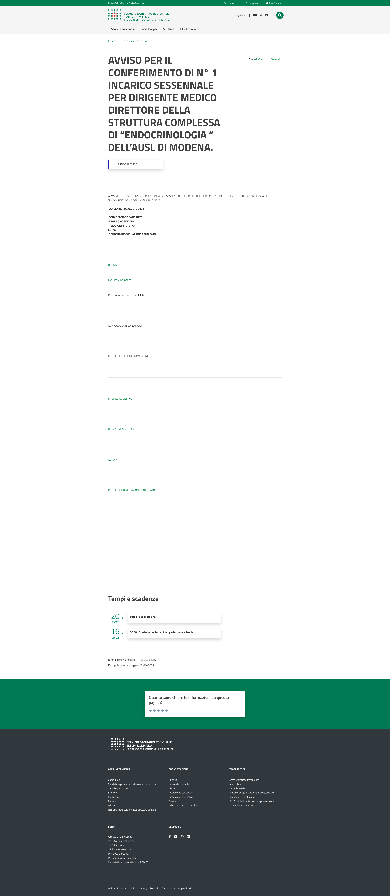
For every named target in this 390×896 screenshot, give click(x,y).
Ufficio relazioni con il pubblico (184, 805)
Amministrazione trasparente (244, 780)
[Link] (140, 15)
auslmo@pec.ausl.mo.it (125, 858)
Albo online (235, 784)
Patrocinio (113, 801)
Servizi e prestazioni (118, 788)
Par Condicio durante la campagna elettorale (251, 801)
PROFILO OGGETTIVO (120, 399)
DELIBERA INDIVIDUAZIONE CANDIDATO (131, 490)
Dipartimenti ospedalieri (181, 797)
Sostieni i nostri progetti (241, 805)
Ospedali (173, 801)
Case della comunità (179, 784)
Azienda (173, 780)
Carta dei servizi (237, 788)
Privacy (111, 805)
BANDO (112, 265)
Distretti (173, 788)
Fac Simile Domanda (119, 280)
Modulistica (114, 797)
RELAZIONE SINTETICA (121, 429)
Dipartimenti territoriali (180, 792)
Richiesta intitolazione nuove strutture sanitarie (132, 809)
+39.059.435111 (126, 849)
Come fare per (115, 780)
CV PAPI (112, 460)
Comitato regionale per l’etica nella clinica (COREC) (133, 784)
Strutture (112, 792)
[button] (280, 15)
